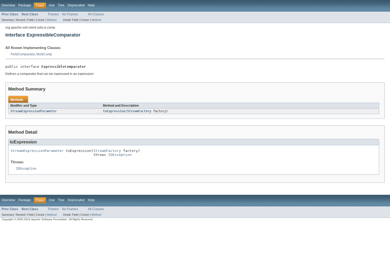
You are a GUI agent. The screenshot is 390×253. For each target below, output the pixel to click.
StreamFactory (139, 111)
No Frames (70, 14)
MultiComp (44, 54)
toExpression (114, 111)
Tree (61, 5)
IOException (120, 155)
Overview (8, 5)
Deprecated (76, 5)
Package (24, 5)
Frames (53, 14)
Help (91, 5)
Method (52, 19)
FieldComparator (23, 54)
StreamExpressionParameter (33, 111)
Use (52, 5)
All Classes (96, 14)
